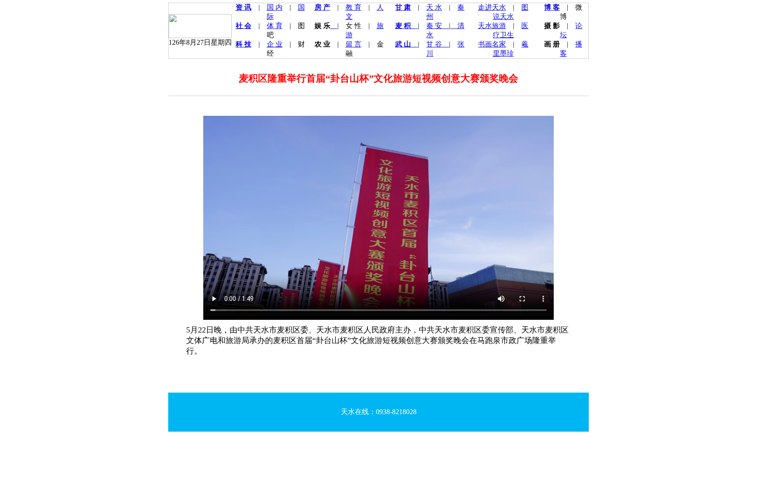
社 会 (243, 25)
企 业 (275, 44)
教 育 (353, 7)
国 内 (275, 7)
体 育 (275, 25)
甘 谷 (437, 44)
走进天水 (492, 7)
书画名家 (492, 44)
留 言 (353, 44)
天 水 (434, 7)
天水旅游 (492, 25)
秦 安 (437, 25)
